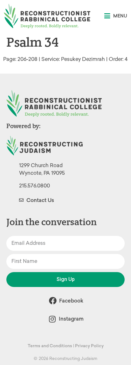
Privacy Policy (89, 345)
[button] (115, 16)
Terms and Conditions (50, 345)
